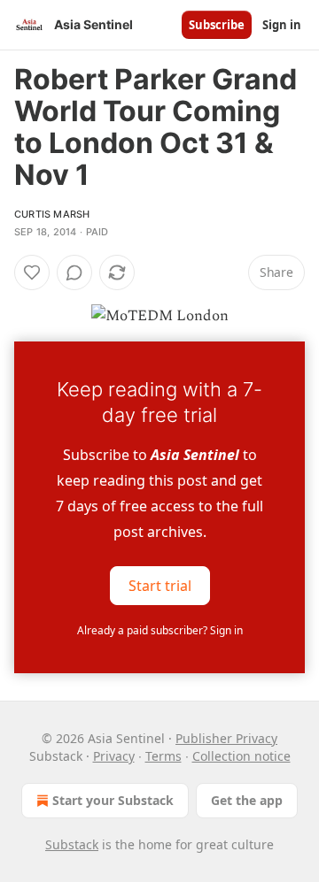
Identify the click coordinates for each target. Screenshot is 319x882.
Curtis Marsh (51, 214)
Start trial (159, 585)
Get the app (247, 800)
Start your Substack (113, 800)
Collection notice (241, 756)
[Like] (32, 272)
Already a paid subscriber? (160, 630)
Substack (71, 844)
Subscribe (217, 25)
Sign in (281, 25)
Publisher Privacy (226, 738)
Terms (163, 756)
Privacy (114, 756)
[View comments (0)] (74, 272)
